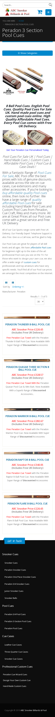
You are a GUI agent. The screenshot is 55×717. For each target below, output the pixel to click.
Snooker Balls (11, 598)
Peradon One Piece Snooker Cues (20, 577)
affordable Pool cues (40, 247)
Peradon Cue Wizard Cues (15, 674)
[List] (12, 282)
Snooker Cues (11, 563)
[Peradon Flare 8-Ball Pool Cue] (27, 496)
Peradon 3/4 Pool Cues (15, 614)
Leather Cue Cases (13, 645)
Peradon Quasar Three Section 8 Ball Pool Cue (27, 368)
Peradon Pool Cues (13, 628)
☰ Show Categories (27, 53)
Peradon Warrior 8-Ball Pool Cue (28, 416)
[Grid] (6, 282)
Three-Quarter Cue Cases (16, 652)
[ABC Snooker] (17, 12)
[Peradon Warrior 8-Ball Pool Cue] (27, 410)
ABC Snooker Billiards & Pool (34, 710)
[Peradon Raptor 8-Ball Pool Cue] (27, 452)
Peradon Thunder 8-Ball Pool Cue (27, 324)
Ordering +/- (18, 286)
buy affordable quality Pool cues (24, 193)
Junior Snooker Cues (14, 591)
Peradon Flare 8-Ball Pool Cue (28, 503)
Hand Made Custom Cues (14, 686)
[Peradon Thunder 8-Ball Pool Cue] (27, 317)
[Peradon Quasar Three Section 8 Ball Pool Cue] (27, 361)
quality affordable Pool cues (21, 201)
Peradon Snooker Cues (15, 570)
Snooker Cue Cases (14, 659)
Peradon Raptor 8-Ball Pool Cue (27, 459)
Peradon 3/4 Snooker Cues (17, 584)
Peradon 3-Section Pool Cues (18, 621)
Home (21, 21)
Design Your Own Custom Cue (17, 680)
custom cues (30, 262)
